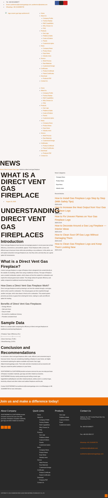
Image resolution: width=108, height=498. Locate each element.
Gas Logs (46, 33)
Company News (48, 48)
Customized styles (48, 43)
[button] (72, 85)
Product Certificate (48, 71)
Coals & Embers (48, 38)
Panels (45, 41)
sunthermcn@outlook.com (89, 448)
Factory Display (47, 21)
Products (43, 31)
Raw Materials (47, 63)
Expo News (46, 53)
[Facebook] (57, 3)
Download (44, 76)
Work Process (47, 61)
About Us (43, 16)
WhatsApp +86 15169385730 (89, 442)
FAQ (44, 28)
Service (43, 58)
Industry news (47, 56)
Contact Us (44, 81)
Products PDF (47, 78)
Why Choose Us (48, 26)
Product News (47, 51)
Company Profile (48, 18)
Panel (61, 422)
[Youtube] (65, 3)
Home (43, 13)
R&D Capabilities (48, 23)
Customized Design (49, 66)
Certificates (44, 68)
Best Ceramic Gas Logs (12, 169)
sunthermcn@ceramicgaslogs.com (91, 454)
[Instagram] (61, 3)
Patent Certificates (48, 73)
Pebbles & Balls (48, 36)
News (42, 46)
